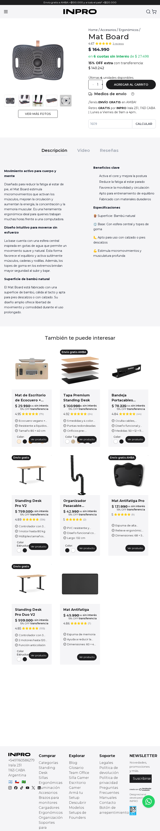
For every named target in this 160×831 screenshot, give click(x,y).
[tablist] (80, 148)
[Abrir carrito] (154, 11)
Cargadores (49, 808)
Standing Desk (47, 770)
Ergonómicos (128, 30)
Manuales (107, 798)
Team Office (79, 773)
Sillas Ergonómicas (50, 780)
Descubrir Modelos (77, 805)
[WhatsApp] (148, 801)
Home (93, 30)
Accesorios (108, 30)
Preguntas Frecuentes (109, 790)
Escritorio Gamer (77, 785)
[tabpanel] (80, 241)
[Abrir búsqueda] (148, 11)
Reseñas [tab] (109, 150)
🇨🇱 (17, 782)
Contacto (107, 803)
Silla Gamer (79, 778)
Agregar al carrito (131, 84)
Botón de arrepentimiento (114, 810)
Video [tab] (83, 150)
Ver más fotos (38, 114)
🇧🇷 (24, 782)
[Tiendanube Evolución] (141, 789)
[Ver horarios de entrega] (132, 93)
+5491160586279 (21, 760)
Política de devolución (109, 770)
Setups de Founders (77, 815)
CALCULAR (144, 124)
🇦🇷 (10, 782)
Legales (106, 763)
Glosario (76, 768)
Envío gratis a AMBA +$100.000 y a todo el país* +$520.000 (80, 2)
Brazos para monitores (49, 800)
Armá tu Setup (76, 795)
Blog (73, 763)
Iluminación (49, 788)
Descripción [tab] (54, 150)
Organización (51, 818)
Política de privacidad (108, 780)
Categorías (48, 763)
